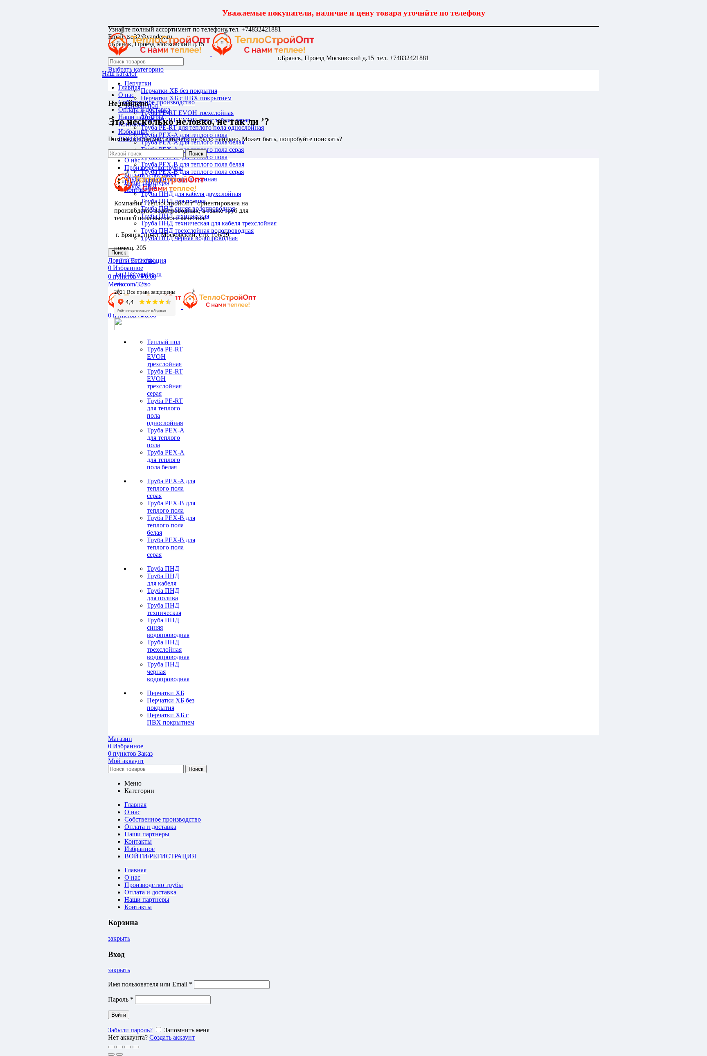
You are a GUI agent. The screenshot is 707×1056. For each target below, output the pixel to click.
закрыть (119, 938)
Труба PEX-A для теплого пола (184, 134)
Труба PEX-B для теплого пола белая (192, 164)
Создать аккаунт (172, 1037)
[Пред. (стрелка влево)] (111, 1054)
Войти (118, 1015)
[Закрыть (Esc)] (111, 1047)
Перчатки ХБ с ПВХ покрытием (186, 98)
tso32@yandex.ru (139, 273)
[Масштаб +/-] (136, 1047)
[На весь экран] (127, 1047)
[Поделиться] (119, 1047)
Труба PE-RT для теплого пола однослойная (202, 127)
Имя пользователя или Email (150, 984)
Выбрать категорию (136, 69)
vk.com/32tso (133, 284)
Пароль (120, 999)
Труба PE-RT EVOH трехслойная (187, 112)
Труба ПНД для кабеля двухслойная (191, 193)
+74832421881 (135, 260)
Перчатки (137, 83)
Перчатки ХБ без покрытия (179, 90)
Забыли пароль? (130, 1030)
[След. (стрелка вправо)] (119, 1054)
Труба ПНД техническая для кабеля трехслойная (209, 223)
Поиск (196, 154)
